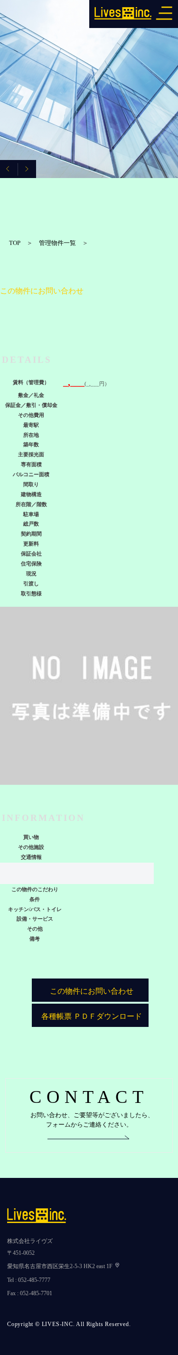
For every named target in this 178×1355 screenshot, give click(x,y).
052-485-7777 (34, 1280)
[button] (27, 169)
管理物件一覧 (57, 242)
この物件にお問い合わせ (91, 991)
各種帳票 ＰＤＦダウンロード (91, 1016)
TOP (14, 242)
